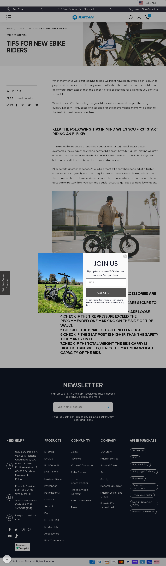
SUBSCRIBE (105, 293)
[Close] (125, 256)
